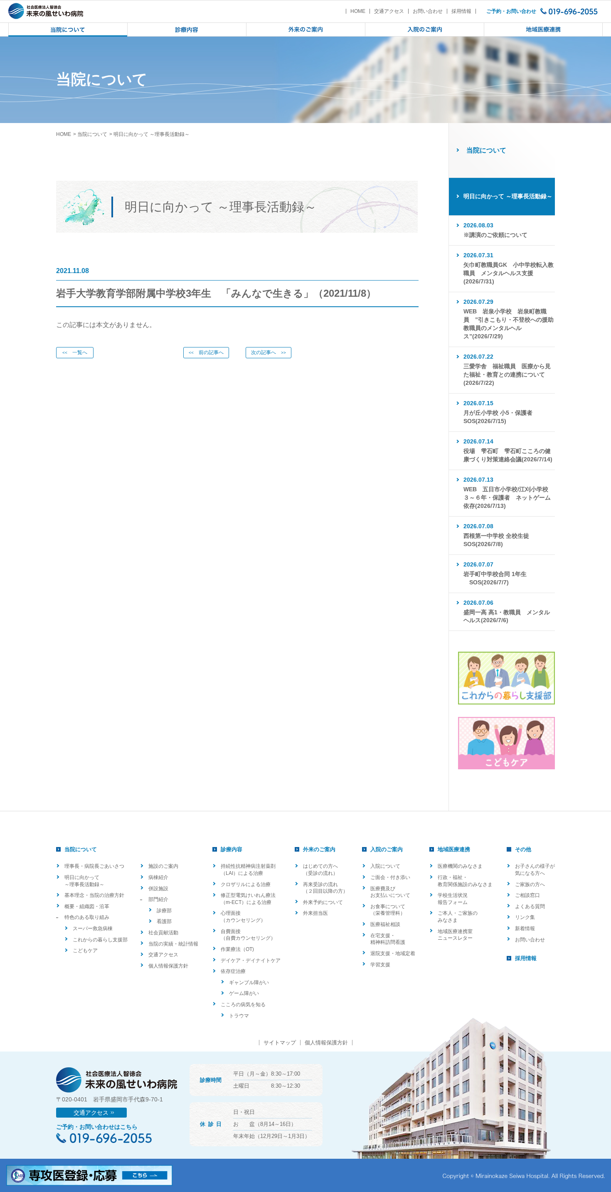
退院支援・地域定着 (392, 953)
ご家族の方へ (530, 884)
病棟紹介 (158, 877)
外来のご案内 (319, 849)
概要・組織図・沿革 (86, 906)
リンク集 (525, 917)
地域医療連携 (454, 849)
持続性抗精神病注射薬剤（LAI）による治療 (248, 869)
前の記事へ (206, 352)
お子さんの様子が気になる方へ (535, 869)
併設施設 (158, 889)
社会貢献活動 (163, 933)
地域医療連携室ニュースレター (455, 934)
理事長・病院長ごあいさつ (94, 866)
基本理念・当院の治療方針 (94, 895)
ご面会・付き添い (390, 877)
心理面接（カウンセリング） (243, 916)
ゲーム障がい (244, 993)
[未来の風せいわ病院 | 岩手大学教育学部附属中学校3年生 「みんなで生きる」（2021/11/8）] (45, 11)
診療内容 (231, 849)
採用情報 (461, 11)
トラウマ (239, 1016)
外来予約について (323, 902)
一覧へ (74, 352)
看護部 (164, 921)
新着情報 (525, 928)
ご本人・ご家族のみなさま (458, 916)
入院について (385, 866)
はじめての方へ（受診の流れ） (320, 869)
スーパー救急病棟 (93, 928)
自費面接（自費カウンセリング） (248, 934)
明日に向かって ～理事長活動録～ (84, 880)
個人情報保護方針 (168, 966)
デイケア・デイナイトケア (251, 960)
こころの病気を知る (243, 1004)
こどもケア (85, 950)
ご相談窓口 (527, 895)
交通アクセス (389, 11)
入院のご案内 (386, 849)
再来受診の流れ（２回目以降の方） (325, 888)
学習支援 (380, 965)
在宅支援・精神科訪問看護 (387, 939)
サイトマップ (280, 1042)
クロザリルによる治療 (246, 884)
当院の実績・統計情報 (173, 944)
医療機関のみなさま (460, 866)
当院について (92, 134)
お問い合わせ (428, 11)
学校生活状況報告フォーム (453, 898)
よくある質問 (530, 906)
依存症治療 (233, 971)
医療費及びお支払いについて (390, 892)
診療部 (164, 911)
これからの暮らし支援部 (100, 940)
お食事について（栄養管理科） (387, 910)
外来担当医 (315, 913)
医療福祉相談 (385, 924)
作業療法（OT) (237, 949)
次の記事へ (268, 352)
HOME (357, 11)
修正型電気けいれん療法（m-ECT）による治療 (248, 898)
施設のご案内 (163, 866)
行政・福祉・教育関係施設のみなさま (465, 880)
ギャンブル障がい (249, 982)
